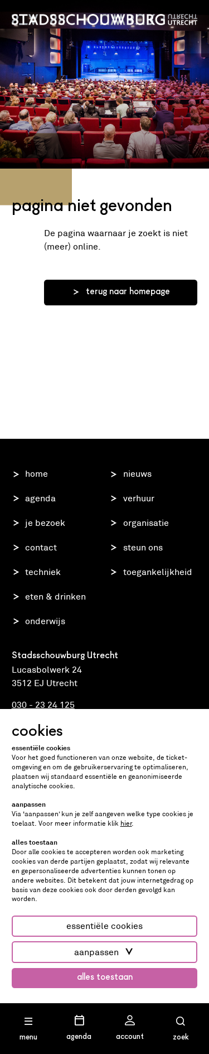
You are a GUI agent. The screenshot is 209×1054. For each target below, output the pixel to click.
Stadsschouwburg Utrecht (105, 19)
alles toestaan (105, 977)
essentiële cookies (104, 926)
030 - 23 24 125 (43, 705)
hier (126, 823)
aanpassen (96, 952)
